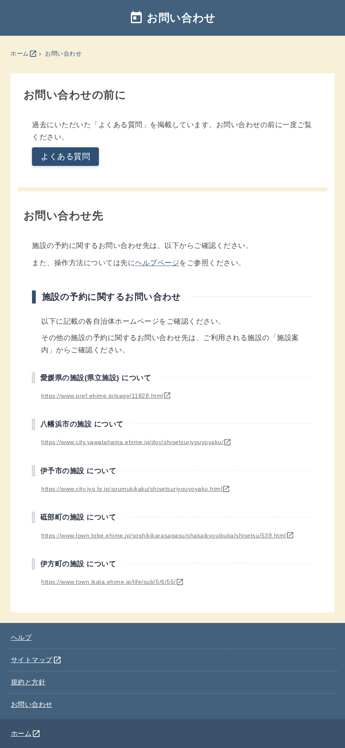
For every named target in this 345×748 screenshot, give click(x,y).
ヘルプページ (157, 263)
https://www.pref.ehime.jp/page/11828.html (106, 395)
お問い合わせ (63, 53)
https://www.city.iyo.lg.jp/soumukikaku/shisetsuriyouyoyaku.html (136, 488)
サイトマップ (36, 659)
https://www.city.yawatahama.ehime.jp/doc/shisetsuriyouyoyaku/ (136, 442)
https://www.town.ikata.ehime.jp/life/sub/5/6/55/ (112, 581)
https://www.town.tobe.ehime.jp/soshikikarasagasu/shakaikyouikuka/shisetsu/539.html (167, 535)
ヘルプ (21, 637)
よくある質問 (65, 156)
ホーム (24, 53)
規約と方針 (28, 682)
